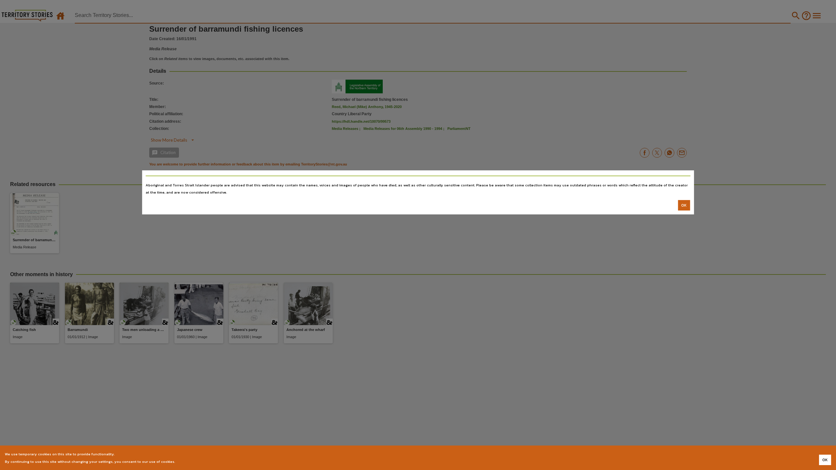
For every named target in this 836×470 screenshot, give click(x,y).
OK (684, 205)
